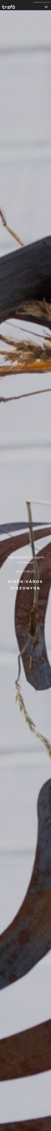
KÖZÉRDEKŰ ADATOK (41, 2)
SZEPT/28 (25, 551)
